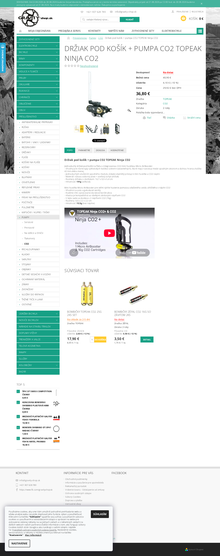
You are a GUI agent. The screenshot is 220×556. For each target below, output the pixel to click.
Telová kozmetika (29, 345)
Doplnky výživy (28, 332)
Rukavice (24, 90)
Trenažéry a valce (29, 339)
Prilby (22, 77)
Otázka (171, 117)
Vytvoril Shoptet (196, 549)
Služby (23, 358)
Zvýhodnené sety (143, 30)
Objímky (26, 269)
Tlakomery (29, 238)
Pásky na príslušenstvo (36, 197)
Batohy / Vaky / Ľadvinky (36, 142)
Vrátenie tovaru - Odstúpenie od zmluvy (84, 489)
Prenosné (29, 227)
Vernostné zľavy (73, 503)
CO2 (26, 243)
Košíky (25, 167)
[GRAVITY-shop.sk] (35, 18)
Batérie (26, 137)
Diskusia (100, 150)
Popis (70, 150)
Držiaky (26, 152)
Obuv (22, 110)
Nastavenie (19, 543)
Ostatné (27, 304)
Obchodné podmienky (76, 479)
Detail (147, 339)
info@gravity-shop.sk (29, 480)
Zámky (25, 284)
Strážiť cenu (194, 117)
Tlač (149, 117)
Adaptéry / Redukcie (34, 132)
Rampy (22, 352)
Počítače (27, 202)
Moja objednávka (39, 30)
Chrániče (24, 97)
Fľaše (25, 157)
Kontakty (94, 30)
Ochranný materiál (33, 279)
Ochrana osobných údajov (78, 493)
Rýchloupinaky (31, 249)
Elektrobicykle (172, 30)
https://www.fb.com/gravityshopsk (35, 489)
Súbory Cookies (73, 496)
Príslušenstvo (28, 116)
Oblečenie (25, 103)
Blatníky (27, 177)
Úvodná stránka (20, 31)
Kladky (26, 254)
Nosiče (26, 172)
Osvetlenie (28, 182)
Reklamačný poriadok (75, 486)
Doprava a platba (73, 500)
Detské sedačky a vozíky (36, 274)
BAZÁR (22, 371)
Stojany (26, 264)
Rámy (22, 58)
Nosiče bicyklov (29, 320)
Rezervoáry (28, 147)
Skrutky (26, 259)
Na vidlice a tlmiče (33, 232)
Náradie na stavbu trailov (35, 326)
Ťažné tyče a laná (32, 299)
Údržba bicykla (28, 313)
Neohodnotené (89, 66)
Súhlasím (99, 514)
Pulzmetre (28, 207)
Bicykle (23, 52)
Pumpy (25, 217)
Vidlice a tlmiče (28, 71)
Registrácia (198, 11)
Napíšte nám (116, 30)
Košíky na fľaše (31, 162)
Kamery (26, 192)
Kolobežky (25, 365)
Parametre (84, 150)
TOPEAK (167, 98)
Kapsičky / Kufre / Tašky (36, 212)
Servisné (28, 222)
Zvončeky (27, 289)
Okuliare (24, 84)
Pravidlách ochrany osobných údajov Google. (34, 529)
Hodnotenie (117, 150)
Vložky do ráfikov (33, 294)
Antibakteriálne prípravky (37, 122)
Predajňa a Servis (69, 30)
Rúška (25, 127)
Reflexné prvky (31, 187)
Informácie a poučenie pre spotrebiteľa (84, 482)
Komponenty (26, 65)
